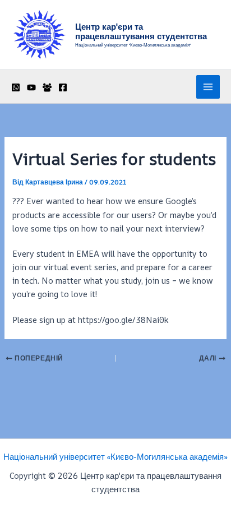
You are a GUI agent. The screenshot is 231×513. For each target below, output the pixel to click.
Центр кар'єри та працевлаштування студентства (141, 31)
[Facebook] (62, 87)
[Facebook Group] (47, 87)
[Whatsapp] (15, 87)
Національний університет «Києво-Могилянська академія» (115, 456)
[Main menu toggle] (208, 87)
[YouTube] (31, 87)
